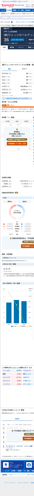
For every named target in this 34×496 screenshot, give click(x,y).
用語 (10, 73)
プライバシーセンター (23, 482)
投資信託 (27, 10)
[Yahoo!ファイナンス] (13, 4)
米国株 (14, 10)
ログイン (28, 6)
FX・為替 (21, 10)
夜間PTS (24, 69)
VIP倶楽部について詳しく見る (17, 143)
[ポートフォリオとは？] (12, 22)
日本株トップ (5, 13)
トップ (3, 10)
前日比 (17, 419)
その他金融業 (12, 31)
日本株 (9, 10)
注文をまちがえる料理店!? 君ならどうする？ (15, 1)
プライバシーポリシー (10, 482)
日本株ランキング (15, 13)
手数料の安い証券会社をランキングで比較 (17, 98)
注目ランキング (27, 13)
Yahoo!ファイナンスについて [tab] (16, 474)
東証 (9, 69)
